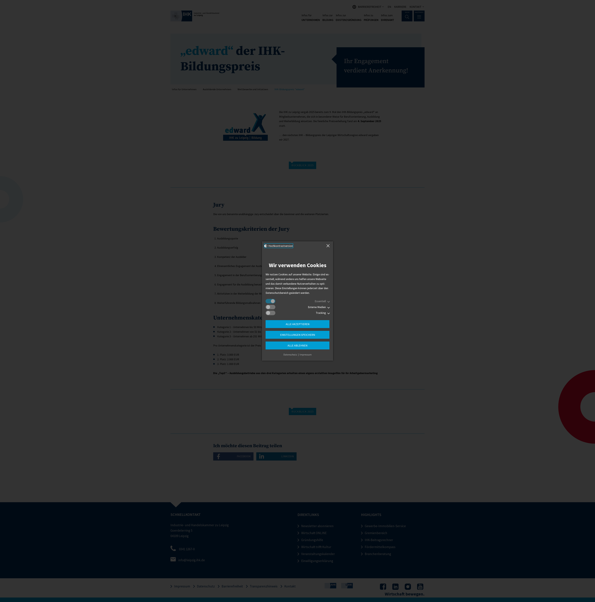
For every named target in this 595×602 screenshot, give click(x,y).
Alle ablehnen (297, 345)
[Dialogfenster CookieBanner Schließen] (329, 246)
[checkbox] (270, 301)
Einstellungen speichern (297, 335)
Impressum (306, 354)
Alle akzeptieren (297, 324)
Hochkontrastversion (280, 246)
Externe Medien (317, 307)
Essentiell (320, 301)
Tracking (321, 313)
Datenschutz (290, 354)
